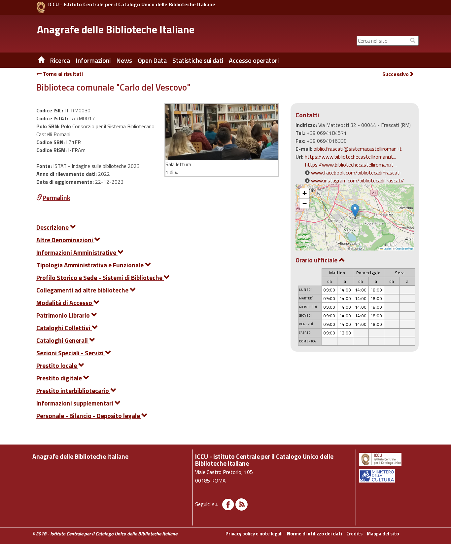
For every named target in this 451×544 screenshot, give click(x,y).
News (124, 60)
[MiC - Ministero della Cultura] (388, 476)
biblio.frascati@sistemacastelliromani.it (358, 149)
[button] (355, 210)
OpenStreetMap (404, 248)
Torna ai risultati (62, 74)
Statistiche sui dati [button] (197, 60)
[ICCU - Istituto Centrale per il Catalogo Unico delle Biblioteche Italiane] (41, 7)
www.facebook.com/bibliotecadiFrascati (355, 172)
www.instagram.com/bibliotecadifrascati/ (357, 180)
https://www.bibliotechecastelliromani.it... (350, 157)
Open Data (152, 60)
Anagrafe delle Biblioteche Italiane (115, 29)
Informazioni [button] (93, 60)
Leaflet (387, 248)
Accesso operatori (254, 60)
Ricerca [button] (60, 60)
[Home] (36, 60)
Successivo (395, 74)
